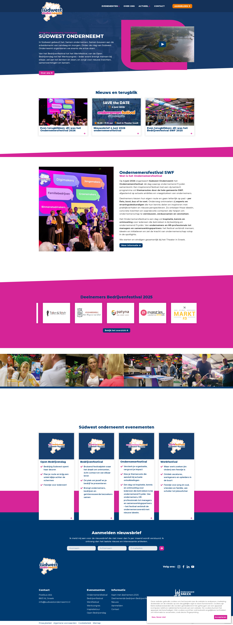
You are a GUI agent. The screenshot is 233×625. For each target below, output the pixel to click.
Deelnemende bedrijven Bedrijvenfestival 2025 (134, 598)
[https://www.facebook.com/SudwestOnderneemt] (183, 566)
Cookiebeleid (84, 623)
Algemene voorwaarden (65, 623)
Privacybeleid (45, 623)
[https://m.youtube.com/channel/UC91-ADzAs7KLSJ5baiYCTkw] (192, 566)
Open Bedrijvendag (96, 613)
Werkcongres (93, 606)
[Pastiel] (126, 313)
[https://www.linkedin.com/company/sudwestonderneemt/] (188, 566)
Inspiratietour (93, 609)
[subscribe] (161, 548)
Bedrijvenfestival (95, 598)
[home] (51, 10)
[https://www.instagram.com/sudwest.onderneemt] (178, 566)
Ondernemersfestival (97, 595)
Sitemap (97, 623)
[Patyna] (94, 313)
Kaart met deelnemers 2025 (125, 595)
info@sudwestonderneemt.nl (54, 602)
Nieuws (115, 602)
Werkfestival (93, 602)
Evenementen (96, 590)
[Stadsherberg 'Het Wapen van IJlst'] (62, 313)
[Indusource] (190, 313)
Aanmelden (117, 606)
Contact (115, 609)
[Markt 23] (158, 313)
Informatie (118, 590)
